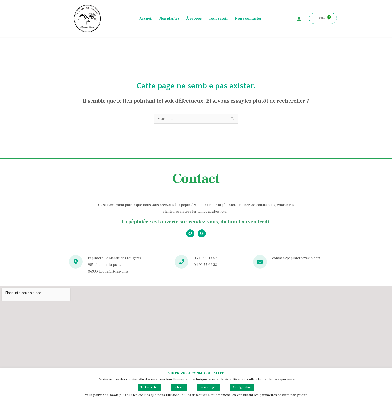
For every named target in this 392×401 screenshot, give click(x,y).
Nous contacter (248, 18)
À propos (194, 18)
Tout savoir (218, 18)
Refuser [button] (179, 387)
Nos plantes (169, 18)
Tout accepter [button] (149, 387)
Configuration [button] (242, 387)
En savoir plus (208, 387)
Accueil (145, 18)
